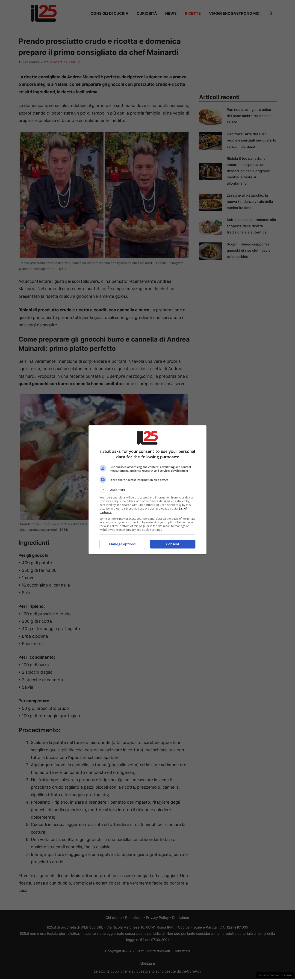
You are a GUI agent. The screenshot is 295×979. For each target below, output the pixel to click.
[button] (147, 490)
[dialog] (147, 489)
